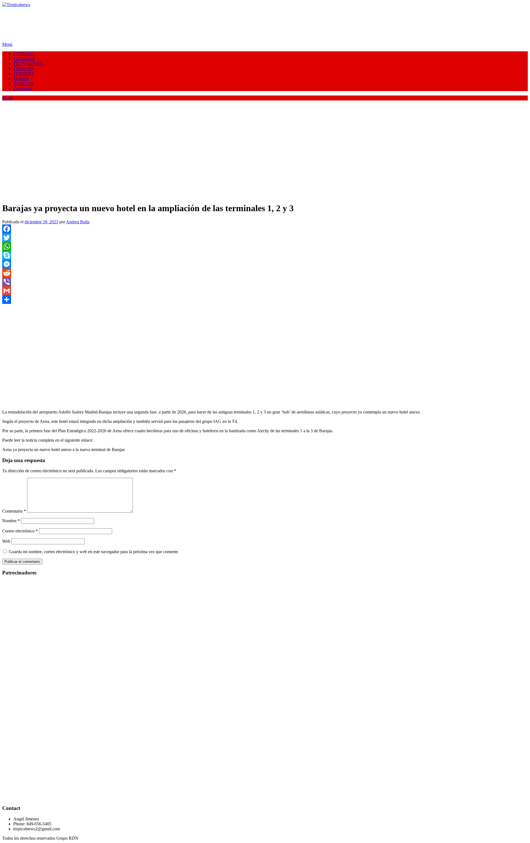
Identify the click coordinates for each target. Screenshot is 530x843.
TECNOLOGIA (28, 63)
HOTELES (23, 83)
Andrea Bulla (77, 221)
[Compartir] (265, 299)
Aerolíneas (22, 88)
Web (6, 541)
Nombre (11, 520)
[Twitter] (265, 237)
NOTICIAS (23, 53)
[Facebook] (265, 228)
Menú (7, 44)
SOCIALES (24, 58)
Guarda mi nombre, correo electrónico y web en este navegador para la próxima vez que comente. (94, 551)
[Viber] (265, 281)
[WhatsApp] (265, 246)
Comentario (14, 511)
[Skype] (265, 255)
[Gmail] (265, 290)
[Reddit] (265, 273)
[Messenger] (265, 264)
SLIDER (21, 78)
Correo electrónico (20, 531)
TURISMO (23, 68)
